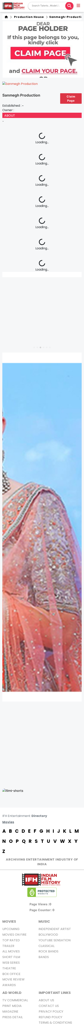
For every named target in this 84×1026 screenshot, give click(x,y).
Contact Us (49, 1006)
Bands (43, 957)
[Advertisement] (42, 745)
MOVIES (9, 921)
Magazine (10, 1011)
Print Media (12, 1006)
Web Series (11, 962)
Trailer (8, 946)
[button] (79, 6)
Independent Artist (54, 929)
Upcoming (11, 929)
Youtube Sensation (54, 940)
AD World (11, 992)
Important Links (55, 992)
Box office (11, 974)
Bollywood (48, 934)
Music (44, 921)
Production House (28, 17)
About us (46, 1000)
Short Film (11, 957)
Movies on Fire (14, 934)
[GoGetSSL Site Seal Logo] (42, 892)
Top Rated (11, 940)
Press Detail (12, 1017)
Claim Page (71, 98)
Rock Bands (48, 951)
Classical (46, 946)
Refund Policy (50, 1017)
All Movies (11, 951)
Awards (9, 985)
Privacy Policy (51, 1011)
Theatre (9, 968)
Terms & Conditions (55, 1022)
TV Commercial (15, 1000)
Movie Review (13, 979)
